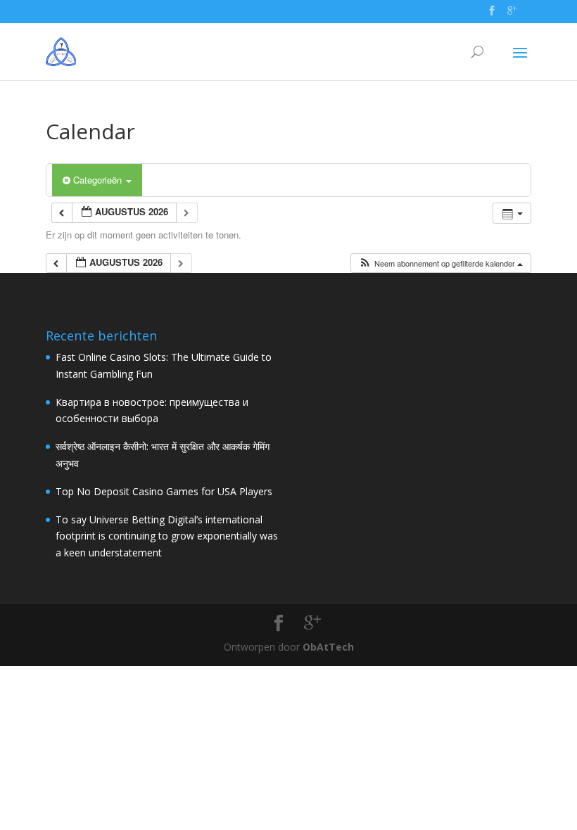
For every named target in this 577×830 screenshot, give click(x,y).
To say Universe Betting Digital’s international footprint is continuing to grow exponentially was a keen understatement (167, 536)
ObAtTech (328, 646)
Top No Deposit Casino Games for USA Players (164, 491)
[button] (440, 263)
